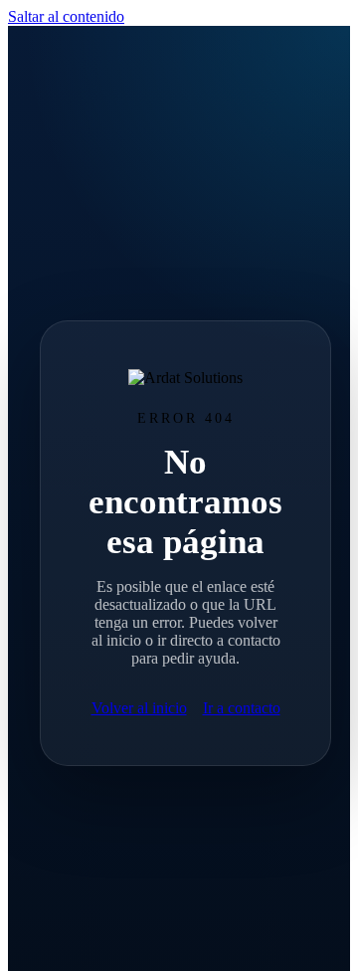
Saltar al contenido (66, 16)
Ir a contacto (241, 707)
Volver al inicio (139, 707)
